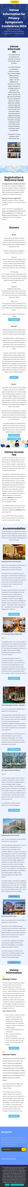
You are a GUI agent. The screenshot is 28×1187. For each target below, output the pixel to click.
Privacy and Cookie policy (8, 1159)
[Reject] (26, 1176)
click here (18, 510)
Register (14, 2)
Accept (7, 1184)
